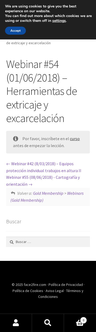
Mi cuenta (16, 323)
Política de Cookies (28, 290)
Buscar (48, 323)
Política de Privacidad (66, 284)
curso (75, 138)
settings (59, 20)
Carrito (74, 318)
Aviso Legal (55, 290)
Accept (15, 31)
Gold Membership (48, 193)
